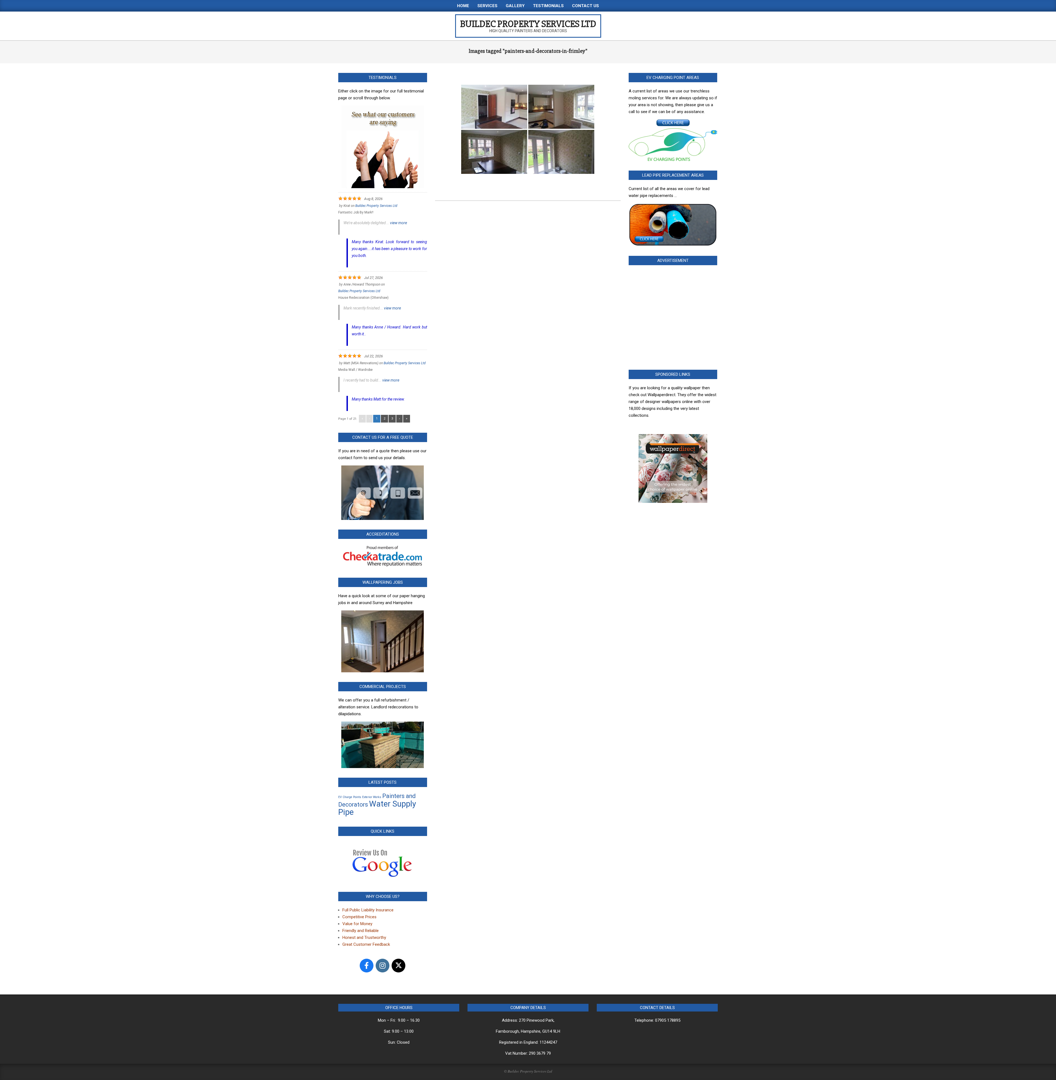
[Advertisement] (673, 318)
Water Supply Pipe (377, 808)
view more (398, 223)
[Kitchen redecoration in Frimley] (494, 107)
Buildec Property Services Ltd (376, 206)
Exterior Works (371, 797)
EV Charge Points (349, 797)
